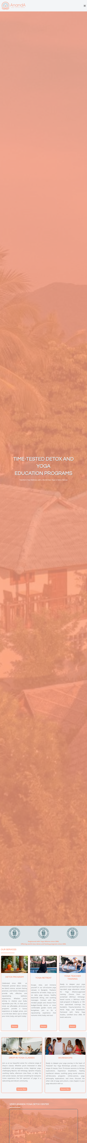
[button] (84, 5)
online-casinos (73, 1076)
